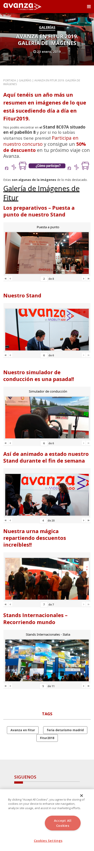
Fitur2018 (47, 738)
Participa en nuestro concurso (40, 141)
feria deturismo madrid (65, 730)
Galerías (47, 27)
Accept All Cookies (62, 823)
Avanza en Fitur (22, 730)
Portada (9, 80)
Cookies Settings (48, 841)
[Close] (81, 796)
